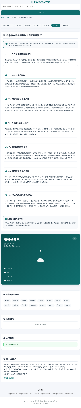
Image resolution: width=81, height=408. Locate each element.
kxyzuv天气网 (42, 1)
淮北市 (66, 300)
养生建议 (55, 25)
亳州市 (24, 300)
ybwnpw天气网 (58, 393)
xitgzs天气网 (23, 393)
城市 (7, 17)
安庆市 (7, 300)
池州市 (32, 300)
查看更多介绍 (8, 378)
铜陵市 (51, 305)
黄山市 (15, 305)
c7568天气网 (34, 393)
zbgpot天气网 (12, 393)
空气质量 (36, 25)
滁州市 (41, 300)
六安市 (24, 305)
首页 (2, 17)
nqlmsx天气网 (45, 393)
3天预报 (18, 25)
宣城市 (67, 305)
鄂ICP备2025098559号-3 (48, 401)
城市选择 (65, 25)
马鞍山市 (33, 305)
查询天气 (41, 13)
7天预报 (27, 25)
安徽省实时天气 (7, 25)
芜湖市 (59, 305)
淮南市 (7, 305)
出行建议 (46, 25)
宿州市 (42, 305)
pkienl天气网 (69, 393)
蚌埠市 (15, 300)
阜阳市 (49, 300)
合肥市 (58, 300)
